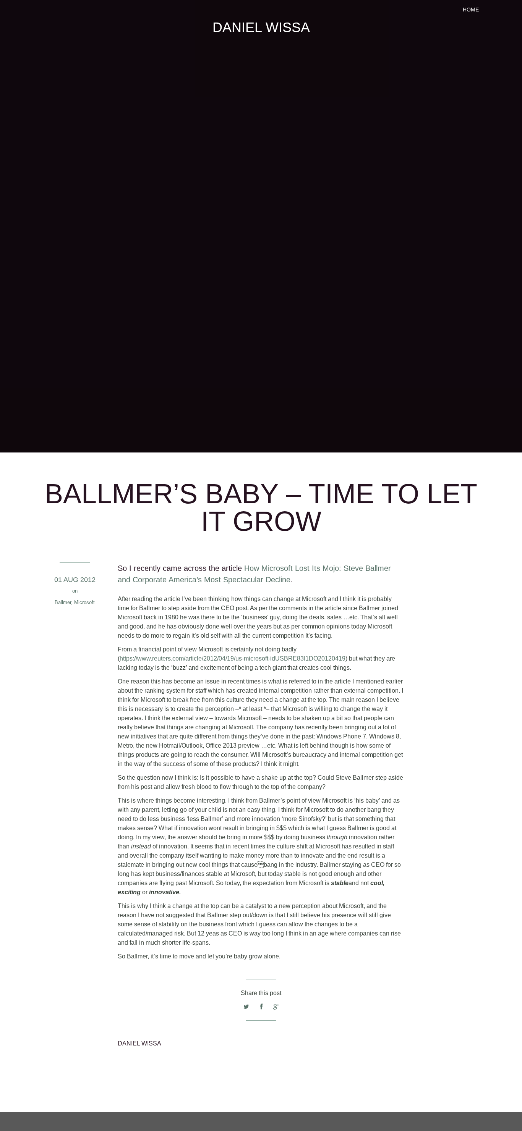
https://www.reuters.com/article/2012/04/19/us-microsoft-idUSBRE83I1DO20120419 (232, 658)
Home (471, 9)
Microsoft (84, 602)
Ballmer (63, 602)
